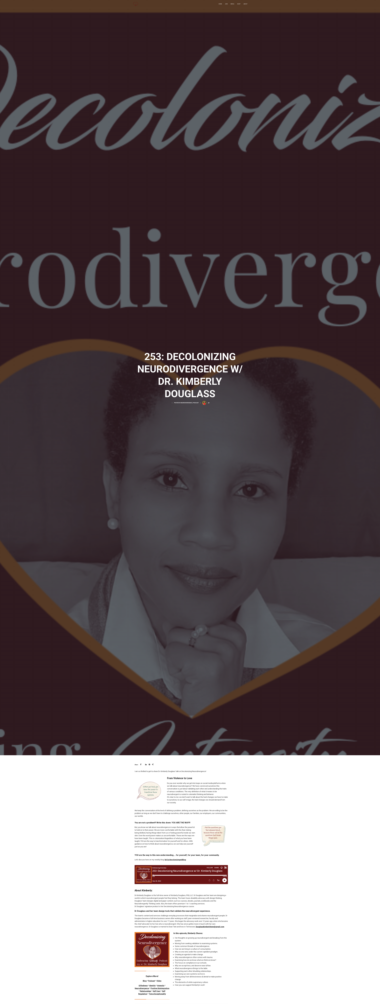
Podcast (196, 402)
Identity (152, 986)
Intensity (160, 986)
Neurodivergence (186, 402)
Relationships (145, 991)
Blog (145, 981)
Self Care (156, 991)
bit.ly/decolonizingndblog (175, 860)
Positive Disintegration (160, 988)
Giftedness (143, 986)
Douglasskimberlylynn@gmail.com (210, 927)
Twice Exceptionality (157, 994)
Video (159, 981)
